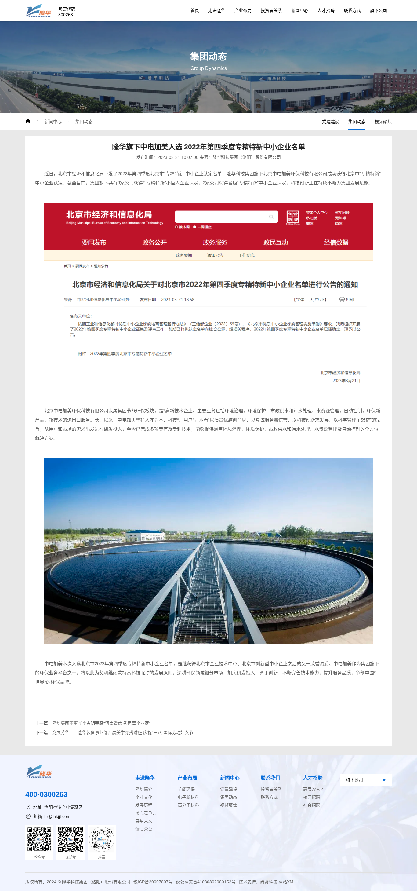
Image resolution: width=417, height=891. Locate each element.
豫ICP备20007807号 (153, 881)
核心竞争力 (146, 813)
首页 (194, 10)
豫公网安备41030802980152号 (206, 881)
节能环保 (186, 789)
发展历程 (143, 805)
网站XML (287, 881)
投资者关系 (271, 10)
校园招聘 (311, 797)
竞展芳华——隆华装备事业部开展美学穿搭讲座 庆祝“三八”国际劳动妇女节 (122, 732)
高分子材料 (188, 805)
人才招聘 (326, 10)
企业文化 (143, 797)
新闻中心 (299, 10)
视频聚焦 (383, 121)
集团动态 (83, 121)
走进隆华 (216, 10)
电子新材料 (188, 797)
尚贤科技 (268, 881)
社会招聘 (311, 805)
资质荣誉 (143, 829)
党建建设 (330, 121)
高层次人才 (314, 789)
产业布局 (243, 10)
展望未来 (143, 821)
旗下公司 (378, 10)
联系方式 (352, 10)
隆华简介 (143, 789)
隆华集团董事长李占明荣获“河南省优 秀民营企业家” (101, 723)
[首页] (28, 121)
